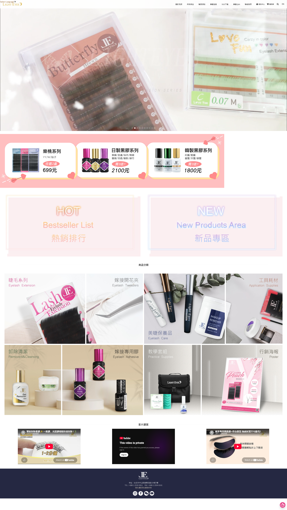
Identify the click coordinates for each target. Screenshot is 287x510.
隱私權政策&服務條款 (143, 487)
